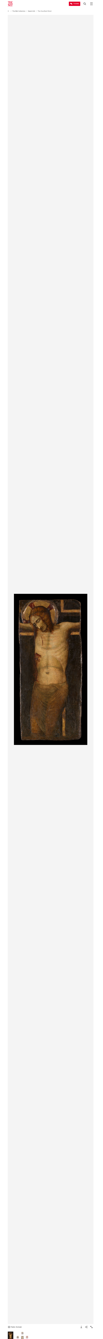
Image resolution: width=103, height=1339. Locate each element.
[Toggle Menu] (91, 4)
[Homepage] (10, 3)
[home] (9, 11)
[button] (50, 669)
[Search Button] (85, 4)
